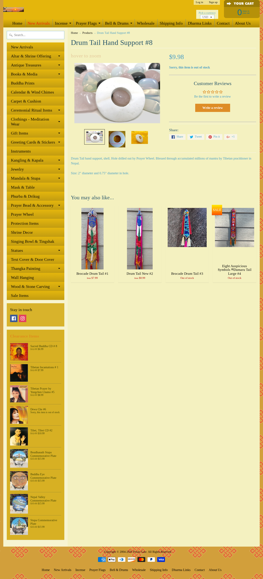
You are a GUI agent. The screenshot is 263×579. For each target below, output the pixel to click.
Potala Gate (139, 551)
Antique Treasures (26, 65)
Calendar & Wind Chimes (32, 92)
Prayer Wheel (22, 214)
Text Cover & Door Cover (32, 259)
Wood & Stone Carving (30, 286)
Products (87, 32)
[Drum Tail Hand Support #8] (94, 137)
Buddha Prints (23, 83)
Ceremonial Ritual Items (31, 110)
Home (17, 23)
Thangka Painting (25, 268)
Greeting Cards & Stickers (33, 142)
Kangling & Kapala (27, 160)
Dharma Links (200, 23)
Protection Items (25, 223)
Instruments (21, 151)
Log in (199, 2)
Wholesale (146, 23)
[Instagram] (22, 318)
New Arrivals (39, 23)
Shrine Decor (22, 232)
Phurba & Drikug (25, 196)
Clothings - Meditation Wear (30, 121)
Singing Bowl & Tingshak (32, 241)
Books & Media (24, 74)
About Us (243, 23)
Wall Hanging (22, 277)
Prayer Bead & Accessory (32, 205)
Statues (17, 250)
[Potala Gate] (13, 9)
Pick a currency (207, 12)
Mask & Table (23, 187)
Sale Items (20, 295)
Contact (223, 23)
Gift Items (19, 133)
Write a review (212, 107)
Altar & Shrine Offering (31, 56)
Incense (61, 23)
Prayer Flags (86, 23)
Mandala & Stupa (25, 178)
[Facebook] (13, 318)
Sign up (213, 2)
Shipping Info (171, 23)
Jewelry (17, 169)
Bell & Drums (117, 23)
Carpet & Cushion (26, 101)
